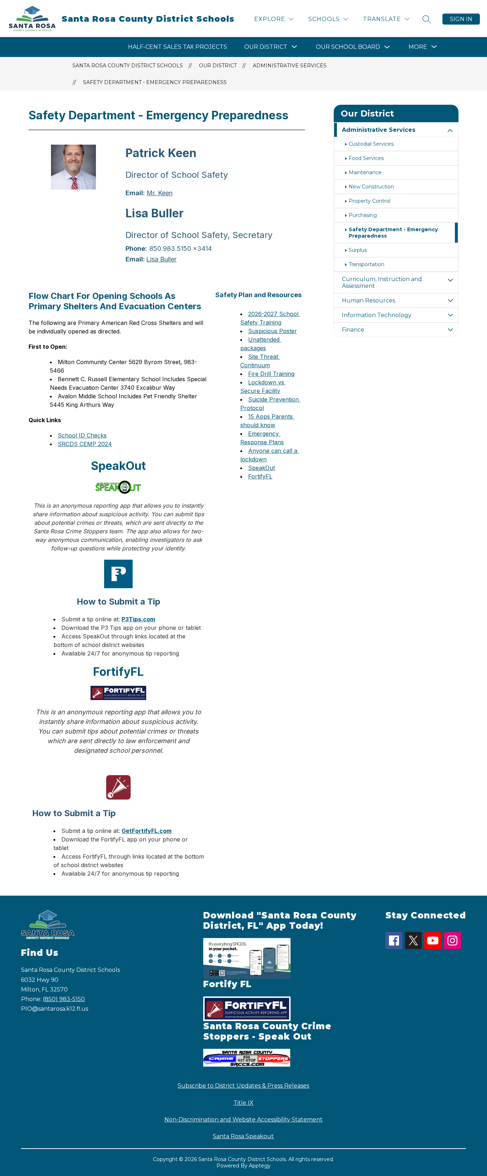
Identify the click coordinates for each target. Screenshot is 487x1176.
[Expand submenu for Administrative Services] (450, 131)
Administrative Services (290, 65)
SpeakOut (261, 467)
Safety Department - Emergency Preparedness (155, 82)
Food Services (366, 158)
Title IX (243, 1102)
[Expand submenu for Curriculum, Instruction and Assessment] (450, 280)
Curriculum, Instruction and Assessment (382, 282)
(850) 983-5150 (64, 999)
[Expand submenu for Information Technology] (450, 315)
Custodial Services (371, 144)
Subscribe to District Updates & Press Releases (243, 1085)
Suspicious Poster (272, 331)
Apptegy (260, 1165)
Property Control (369, 201)
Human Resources (368, 300)
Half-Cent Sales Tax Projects (177, 46)
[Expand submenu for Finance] (450, 330)
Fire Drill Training (271, 373)
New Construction (371, 186)
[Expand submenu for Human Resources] (450, 300)
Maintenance (365, 172)
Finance (353, 329)
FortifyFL (260, 476)
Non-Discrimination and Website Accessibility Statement (243, 1119)
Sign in (461, 19)
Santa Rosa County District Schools (127, 65)
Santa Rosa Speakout (243, 1136)
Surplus (358, 250)
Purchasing (363, 215)
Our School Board (348, 46)
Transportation (366, 264)
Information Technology (376, 315)
